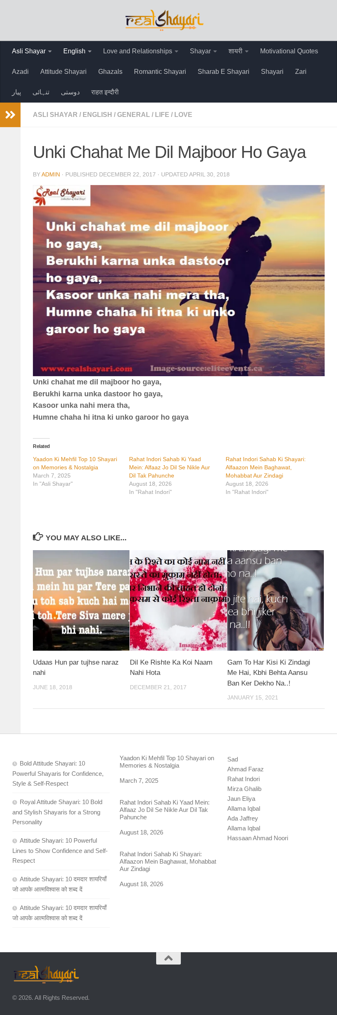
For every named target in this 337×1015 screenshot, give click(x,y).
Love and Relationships (137, 51)
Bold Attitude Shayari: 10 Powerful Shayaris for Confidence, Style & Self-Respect (58, 773)
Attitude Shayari (63, 71)
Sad (232, 759)
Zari (301, 71)
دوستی (70, 92)
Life (162, 114)
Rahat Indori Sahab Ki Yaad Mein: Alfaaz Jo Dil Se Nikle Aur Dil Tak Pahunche (169, 467)
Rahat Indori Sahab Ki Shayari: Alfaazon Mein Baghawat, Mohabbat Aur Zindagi (266, 467)
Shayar (200, 51)
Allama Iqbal (243, 808)
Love (183, 114)
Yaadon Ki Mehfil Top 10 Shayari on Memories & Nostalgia (167, 761)
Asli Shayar (29, 51)
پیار (16, 92)
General (133, 114)
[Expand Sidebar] (10, 115)
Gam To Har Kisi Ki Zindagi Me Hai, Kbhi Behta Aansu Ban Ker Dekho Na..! (268, 672)
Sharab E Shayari (223, 71)
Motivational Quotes (289, 51)
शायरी (235, 51)
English (74, 51)
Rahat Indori (243, 778)
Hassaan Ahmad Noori (257, 837)
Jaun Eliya (241, 798)
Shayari (272, 71)
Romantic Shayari (160, 71)
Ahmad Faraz (245, 769)
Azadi (20, 71)
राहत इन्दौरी (105, 92)
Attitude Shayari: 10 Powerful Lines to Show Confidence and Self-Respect (60, 850)
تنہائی (40, 92)
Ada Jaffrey (242, 818)
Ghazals (110, 71)
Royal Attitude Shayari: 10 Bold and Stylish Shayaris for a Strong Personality (57, 811)
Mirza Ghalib (244, 788)
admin (51, 174)
